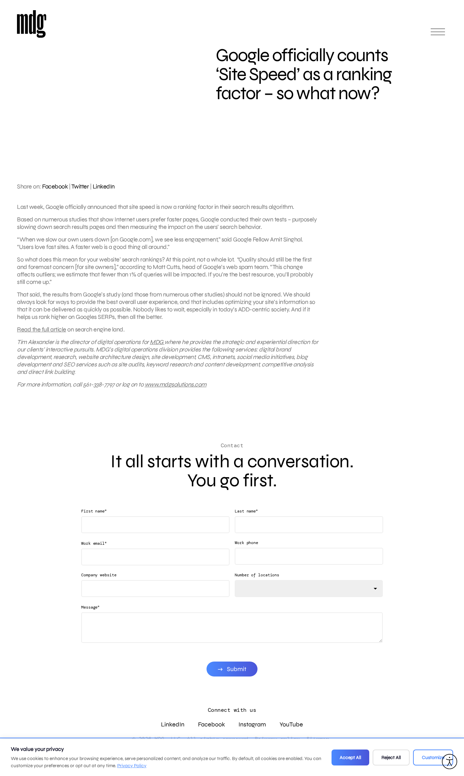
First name (94, 511)
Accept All (350, 757)
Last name (246, 511)
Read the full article (41, 329)
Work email (94, 543)
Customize (433, 757)
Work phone (246, 542)
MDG (157, 342)
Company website (99, 575)
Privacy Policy (131, 766)
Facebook (55, 186)
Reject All (391, 757)
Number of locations (257, 575)
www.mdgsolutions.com (176, 384)
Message (90, 607)
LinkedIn (104, 186)
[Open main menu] (438, 35)
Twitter (80, 186)
